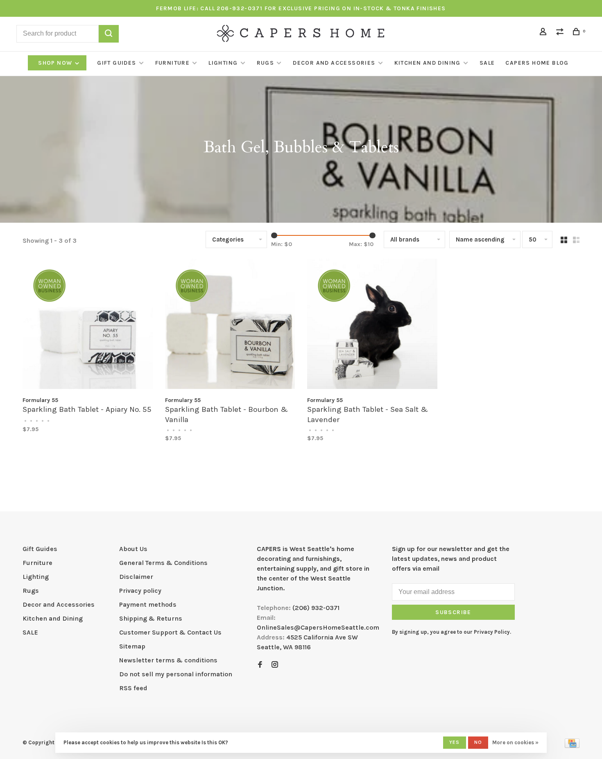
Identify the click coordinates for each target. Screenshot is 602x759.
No (478, 742)
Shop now (56, 62)
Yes (454, 742)
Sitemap (132, 646)
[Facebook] (260, 665)
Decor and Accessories (334, 62)
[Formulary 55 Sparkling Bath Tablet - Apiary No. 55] (88, 325)
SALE (487, 62)
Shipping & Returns (150, 618)
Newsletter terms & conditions (168, 660)
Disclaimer (136, 577)
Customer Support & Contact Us (170, 632)
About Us (133, 549)
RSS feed (133, 688)
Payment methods (148, 604)
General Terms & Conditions (163, 563)
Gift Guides (116, 62)
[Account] (544, 32)
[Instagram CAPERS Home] (275, 665)
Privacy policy (140, 590)
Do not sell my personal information (175, 674)
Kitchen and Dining (427, 62)
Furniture (172, 62)
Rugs (265, 62)
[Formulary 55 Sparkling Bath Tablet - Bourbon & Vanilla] (230, 325)
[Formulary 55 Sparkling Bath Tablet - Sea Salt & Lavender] (372, 325)
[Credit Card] (572, 746)
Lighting (223, 62)
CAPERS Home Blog (536, 62)
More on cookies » (515, 742)
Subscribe (453, 612)
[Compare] (561, 32)
